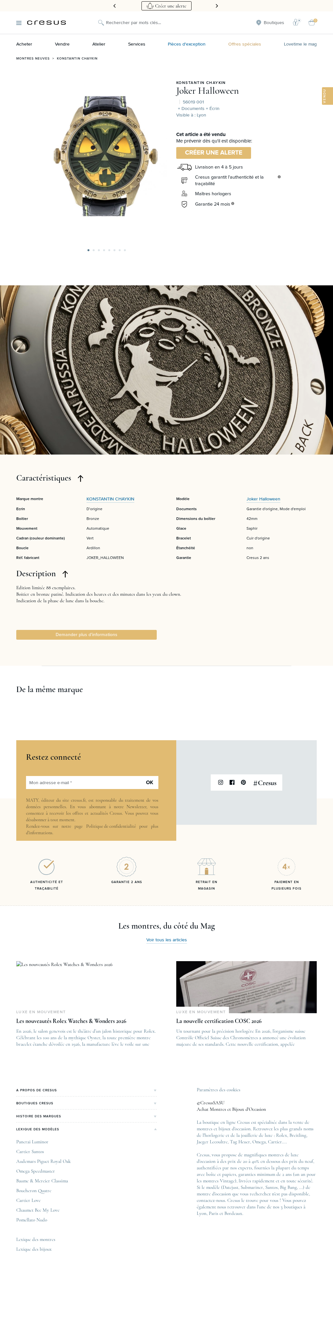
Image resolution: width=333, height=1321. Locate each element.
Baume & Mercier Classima (42, 1181)
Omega (259, 1142)
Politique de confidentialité (111, 826)
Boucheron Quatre (33, 1190)
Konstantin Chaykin (77, 58)
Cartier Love (28, 1200)
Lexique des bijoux (34, 1249)
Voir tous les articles (166, 940)
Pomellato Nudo (31, 1220)
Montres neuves (33, 58)
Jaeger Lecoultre (212, 1142)
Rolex (281, 1135)
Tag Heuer (240, 1142)
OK (149, 782)
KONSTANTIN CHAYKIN (201, 83)
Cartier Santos (30, 1151)
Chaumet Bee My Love (38, 1210)
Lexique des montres (35, 1239)
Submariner (252, 1187)
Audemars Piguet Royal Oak (43, 1161)
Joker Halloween (207, 91)
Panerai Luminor (32, 1142)
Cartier (275, 1142)
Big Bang (288, 1187)
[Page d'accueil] (46, 22)
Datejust (230, 1187)
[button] (88, 250)
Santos (271, 1187)
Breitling (297, 1135)
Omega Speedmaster (35, 1171)
